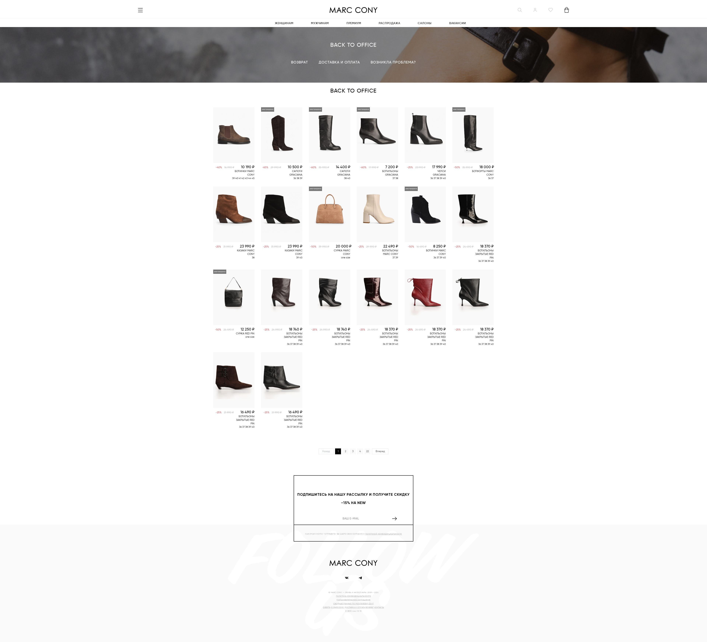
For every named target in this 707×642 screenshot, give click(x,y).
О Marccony (337, 607)
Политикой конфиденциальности (383, 534)
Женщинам (284, 23)
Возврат (299, 62)
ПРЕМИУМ (354, 23)
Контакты (379, 607)
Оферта (326, 607)
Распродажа (389, 23)
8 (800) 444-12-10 (353, 611)
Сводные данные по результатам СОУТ (353, 604)
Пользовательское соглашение (353, 600)
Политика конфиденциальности (353, 596)
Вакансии (457, 23)
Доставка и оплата (339, 62)
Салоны (425, 23)
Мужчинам (320, 23)
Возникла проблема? (393, 62)
